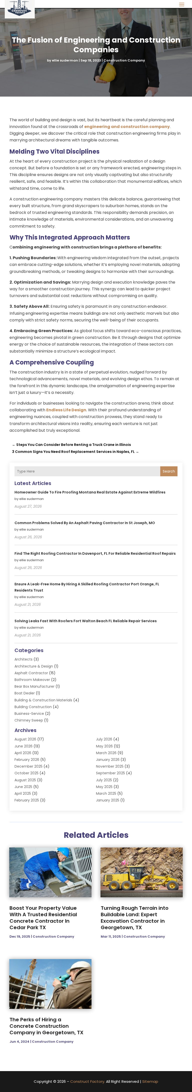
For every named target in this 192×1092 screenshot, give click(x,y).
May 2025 (104, 786)
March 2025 (106, 793)
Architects (23, 659)
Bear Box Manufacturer (34, 686)
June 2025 (23, 786)
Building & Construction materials (43, 700)
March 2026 (106, 752)
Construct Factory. (87, 1081)
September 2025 (110, 773)
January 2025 (107, 800)
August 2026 (25, 739)
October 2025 (26, 773)
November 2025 (110, 766)
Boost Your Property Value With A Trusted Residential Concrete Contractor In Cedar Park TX (43, 918)
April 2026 (22, 752)
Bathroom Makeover (32, 679)
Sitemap (150, 1081)
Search (169, 471)
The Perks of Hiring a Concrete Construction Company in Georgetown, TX (47, 1026)
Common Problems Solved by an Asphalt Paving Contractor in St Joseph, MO (84, 522)
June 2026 (23, 746)
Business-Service (29, 713)
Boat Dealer (24, 693)
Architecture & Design (33, 666)
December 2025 (28, 766)
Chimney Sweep (28, 720)
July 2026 (104, 739)
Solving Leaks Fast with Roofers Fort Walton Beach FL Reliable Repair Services (85, 620)
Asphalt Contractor (31, 672)
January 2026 (108, 759)
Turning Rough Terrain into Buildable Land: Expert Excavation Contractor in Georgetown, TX (134, 918)
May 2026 (104, 746)
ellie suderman (65, 60)
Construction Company (124, 60)
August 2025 (25, 780)
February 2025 (26, 800)
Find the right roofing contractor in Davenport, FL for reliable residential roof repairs (95, 553)
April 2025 (22, 793)
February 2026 (26, 759)
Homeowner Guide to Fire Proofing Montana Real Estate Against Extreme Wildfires (90, 492)
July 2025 (104, 780)
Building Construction (33, 706)
